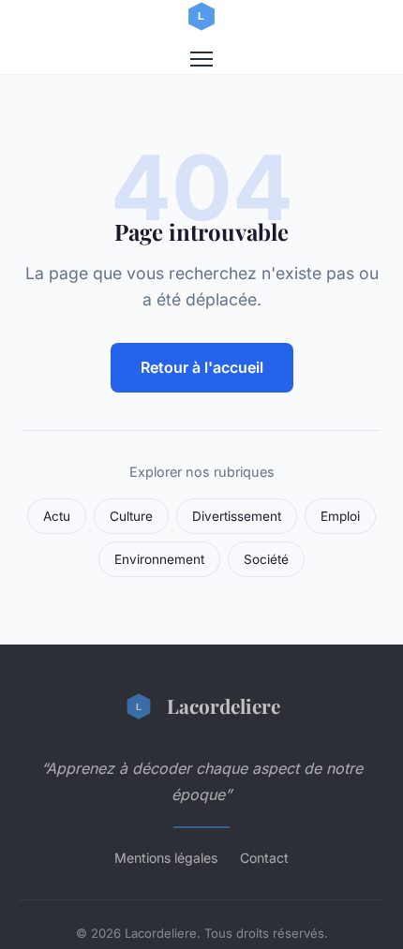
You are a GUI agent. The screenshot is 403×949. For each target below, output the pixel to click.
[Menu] (201, 59)
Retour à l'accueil (202, 367)
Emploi (340, 516)
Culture (131, 516)
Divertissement (236, 516)
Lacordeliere (223, 705)
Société (266, 559)
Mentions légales (165, 858)
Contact (264, 858)
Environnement (159, 559)
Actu (56, 516)
